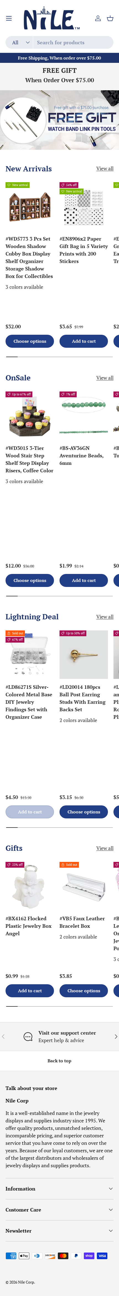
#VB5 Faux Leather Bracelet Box (82, 922)
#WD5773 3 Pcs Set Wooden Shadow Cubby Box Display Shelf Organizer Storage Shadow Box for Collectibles (29, 257)
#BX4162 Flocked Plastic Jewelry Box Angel (28, 926)
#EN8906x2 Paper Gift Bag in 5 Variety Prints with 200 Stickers (84, 249)
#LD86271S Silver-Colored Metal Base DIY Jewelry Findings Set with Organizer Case (29, 702)
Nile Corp (26, 1282)
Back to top (59, 1061)
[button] (110, 18)
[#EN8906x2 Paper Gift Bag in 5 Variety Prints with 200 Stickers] (84, 206)
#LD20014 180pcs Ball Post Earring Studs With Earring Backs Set (82, 698)
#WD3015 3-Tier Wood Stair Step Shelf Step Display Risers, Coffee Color (29, 459)
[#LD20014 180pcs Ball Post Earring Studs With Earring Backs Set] (84, 654)
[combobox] (59, 42)
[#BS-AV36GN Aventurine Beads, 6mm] (84, 415)
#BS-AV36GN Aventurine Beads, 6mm (82, 455)
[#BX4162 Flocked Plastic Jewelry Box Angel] (30, 886)
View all (104, 168)
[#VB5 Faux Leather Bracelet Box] (84, 886)
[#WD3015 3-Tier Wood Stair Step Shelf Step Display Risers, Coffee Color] (30, 415)
